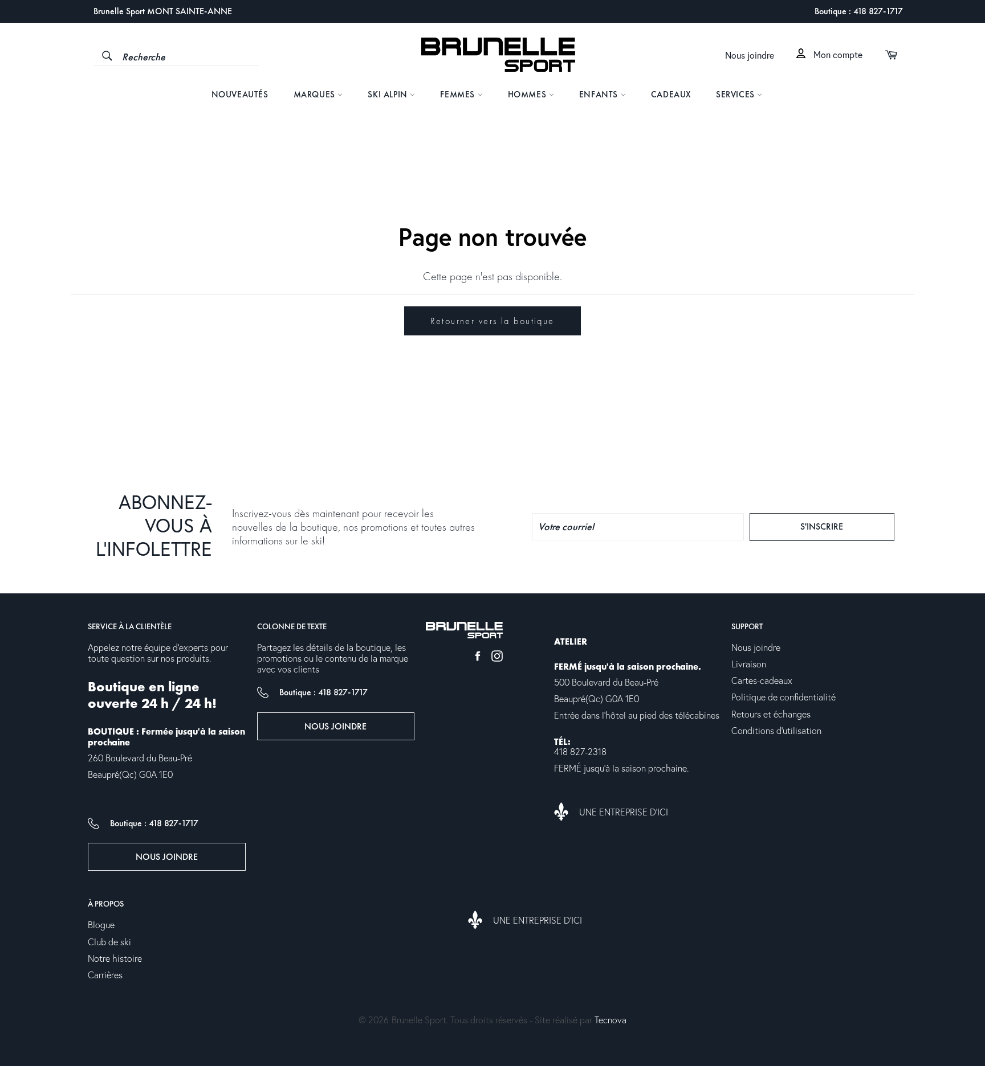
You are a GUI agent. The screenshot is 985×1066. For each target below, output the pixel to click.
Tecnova (610, 1020)
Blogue (101, 925)
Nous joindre (749, 55)
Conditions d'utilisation (776, 731)
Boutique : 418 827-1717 (859, 11)
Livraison (748, 664)
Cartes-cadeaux (761, 681)
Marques (316, 94)
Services (736, 94)
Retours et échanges (771, 714)
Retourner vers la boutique (492, 321)
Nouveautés (239, 94)
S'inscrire (842, 526)
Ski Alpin (389, 94)
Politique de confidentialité (783, 697)
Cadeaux (671, 94)
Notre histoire (115, 959)
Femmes (458, 94)
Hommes (528, 94)
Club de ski (109, 942)
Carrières (105, 975)
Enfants (600, 94)
